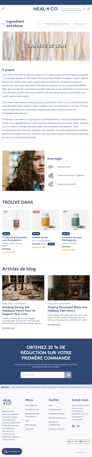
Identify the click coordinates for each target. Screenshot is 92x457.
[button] (78, 441)
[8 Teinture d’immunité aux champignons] (16, 220)
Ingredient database (15, 24)
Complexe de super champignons (72, 238)
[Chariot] (88, 8)
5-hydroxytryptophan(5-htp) (57, 24)
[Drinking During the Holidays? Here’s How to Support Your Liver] (23, 287)
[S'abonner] (67, 375)
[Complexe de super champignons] (76, 220)
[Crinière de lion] (46, 220)
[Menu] (3, 9)
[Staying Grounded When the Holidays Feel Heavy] (69, 287)
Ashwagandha (80, 24)
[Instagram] (73, 426)
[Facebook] (78, 426)
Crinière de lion (40, 237)
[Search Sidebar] (84, 8)
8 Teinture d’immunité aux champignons (14, 238)
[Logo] (46, 9)
